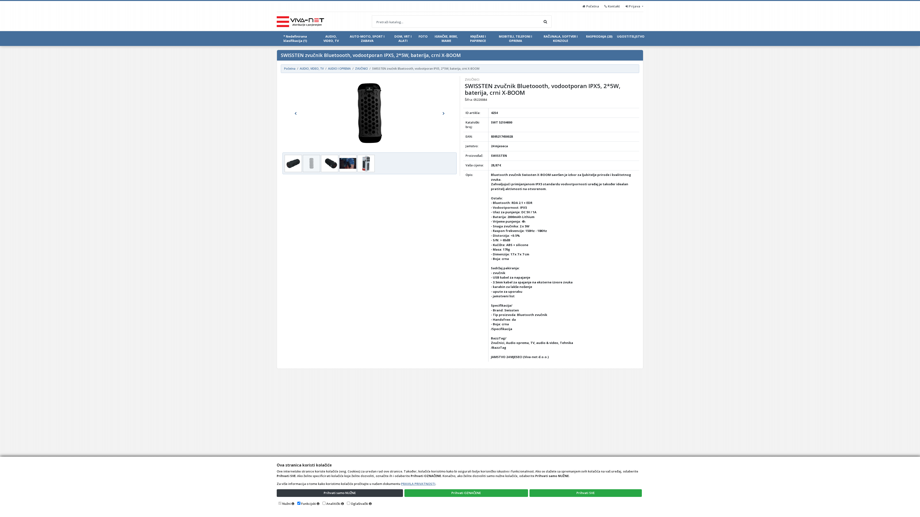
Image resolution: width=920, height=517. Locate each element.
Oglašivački (359, 503)
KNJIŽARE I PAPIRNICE (478, 38)
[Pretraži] (545, 22)
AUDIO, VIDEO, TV (331, 38)
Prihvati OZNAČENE (466, 493)
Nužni (286, 503)
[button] (295, 113)
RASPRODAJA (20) (599, 36)
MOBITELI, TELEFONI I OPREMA (515, 38)
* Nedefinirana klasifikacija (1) (295, 38)
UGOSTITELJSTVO (630, 36)
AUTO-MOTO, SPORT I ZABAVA (367, 38)
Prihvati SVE (585, 493)
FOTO (423, 36)
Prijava (634, 6)
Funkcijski (308, 503)
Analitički (333, 503)
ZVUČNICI (472, 79)
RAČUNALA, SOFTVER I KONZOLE (561, 38)
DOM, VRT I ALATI (403, 38)
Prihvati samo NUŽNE (340, 493)
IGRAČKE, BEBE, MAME (446, 38)
